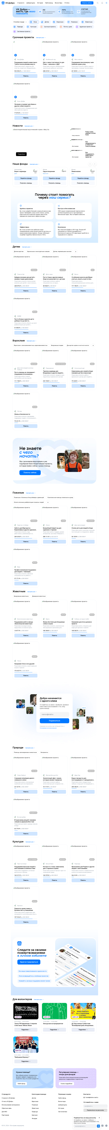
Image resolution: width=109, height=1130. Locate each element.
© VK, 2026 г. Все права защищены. (13, 1125)
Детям (34, 1098)
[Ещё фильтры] (76, 251)
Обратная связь (6, 1108)
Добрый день (62, 1105)
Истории (61, 1108)
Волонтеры (62, 1101)
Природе (35, 1111)
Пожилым (35, 1105)
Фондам (34, 1118)
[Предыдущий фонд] (90, 164)
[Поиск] (98, 2)
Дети (15, 173)
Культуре (35, 1115)
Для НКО (4, 1111)
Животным (35, 1108)
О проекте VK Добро (8, 1098)
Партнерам (5, 1115)
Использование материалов (11, 1105)
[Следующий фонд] (94, 164)
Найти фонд (62, 1098)
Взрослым (35, 1101)
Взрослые (45, 173)
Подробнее (21, 154)
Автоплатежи (62, 1111)
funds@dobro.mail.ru (91, 1097)
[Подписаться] (98, 1126)
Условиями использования (48, 728)
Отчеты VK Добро (7, 1101)
